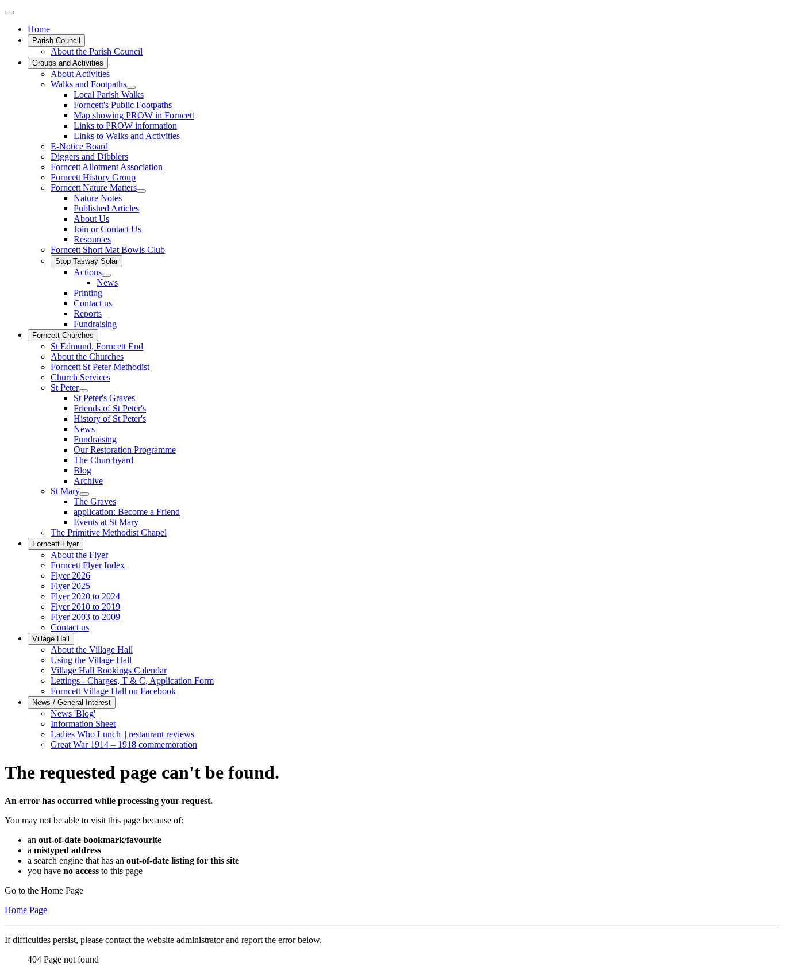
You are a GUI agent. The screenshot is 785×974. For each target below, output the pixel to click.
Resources (92, 239)
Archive (88, 481)
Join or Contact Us (107, 229)
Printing (88, 293)
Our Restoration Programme (125, 450)
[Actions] (106, 275)
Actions (88, 272)
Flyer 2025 (70, 586)
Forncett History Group (93, 177)
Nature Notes (98, 198)
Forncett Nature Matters (94, 188)
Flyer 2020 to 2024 (85, 596)
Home (39, 29)
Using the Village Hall (91, 660)
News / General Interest (71, 702)
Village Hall (51, 638)
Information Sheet (83, 724)
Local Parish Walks (109, 94)
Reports (88, 313)
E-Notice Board (79, 146)
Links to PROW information (125, 125)
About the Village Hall (92, 650)
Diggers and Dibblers (89, 156)
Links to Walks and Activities (127, 136)
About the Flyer (79, 555)
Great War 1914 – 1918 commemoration (124, 744)
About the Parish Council (97, 51)
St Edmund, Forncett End (97, 346)
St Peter (65, 387)
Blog (82, 470)
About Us (91, 219)
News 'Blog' (73, 713)
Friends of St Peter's (110, 408)
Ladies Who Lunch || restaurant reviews (122, 734)
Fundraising (95, 324)
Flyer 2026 (70, 575)
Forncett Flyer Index (88, 565)
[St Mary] (84, 494)
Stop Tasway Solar (86, 261)
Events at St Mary (106, 522)
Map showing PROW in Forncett (134, 115)
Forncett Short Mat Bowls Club (108, 250)
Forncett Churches (63, 335)
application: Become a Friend (127, 512)
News (107, 282)
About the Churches (87, 356)
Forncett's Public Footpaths (123, 105)
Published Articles (106, 208)
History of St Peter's (110, 419)
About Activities (80, 74)
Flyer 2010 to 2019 (85, 606)
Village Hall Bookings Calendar (109, 670)
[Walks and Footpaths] (131, 87)
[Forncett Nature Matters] (141, 191)
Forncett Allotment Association (107, 167)
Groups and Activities (67, 63)
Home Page (26, 910)
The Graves (95, 501)
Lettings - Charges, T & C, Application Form (132, 681)
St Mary (65, 491)
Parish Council (56, 40)
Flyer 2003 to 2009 (85, 617)
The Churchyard (103, 460)
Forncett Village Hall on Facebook (113, 691)
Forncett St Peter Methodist (100, 367)
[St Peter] (83, 390)
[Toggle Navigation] (9, 12)
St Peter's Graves (104, 398)
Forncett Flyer (55, 544)
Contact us (93, 303)
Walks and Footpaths (88, 84)
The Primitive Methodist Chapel (109, 532)
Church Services (80, 377)
